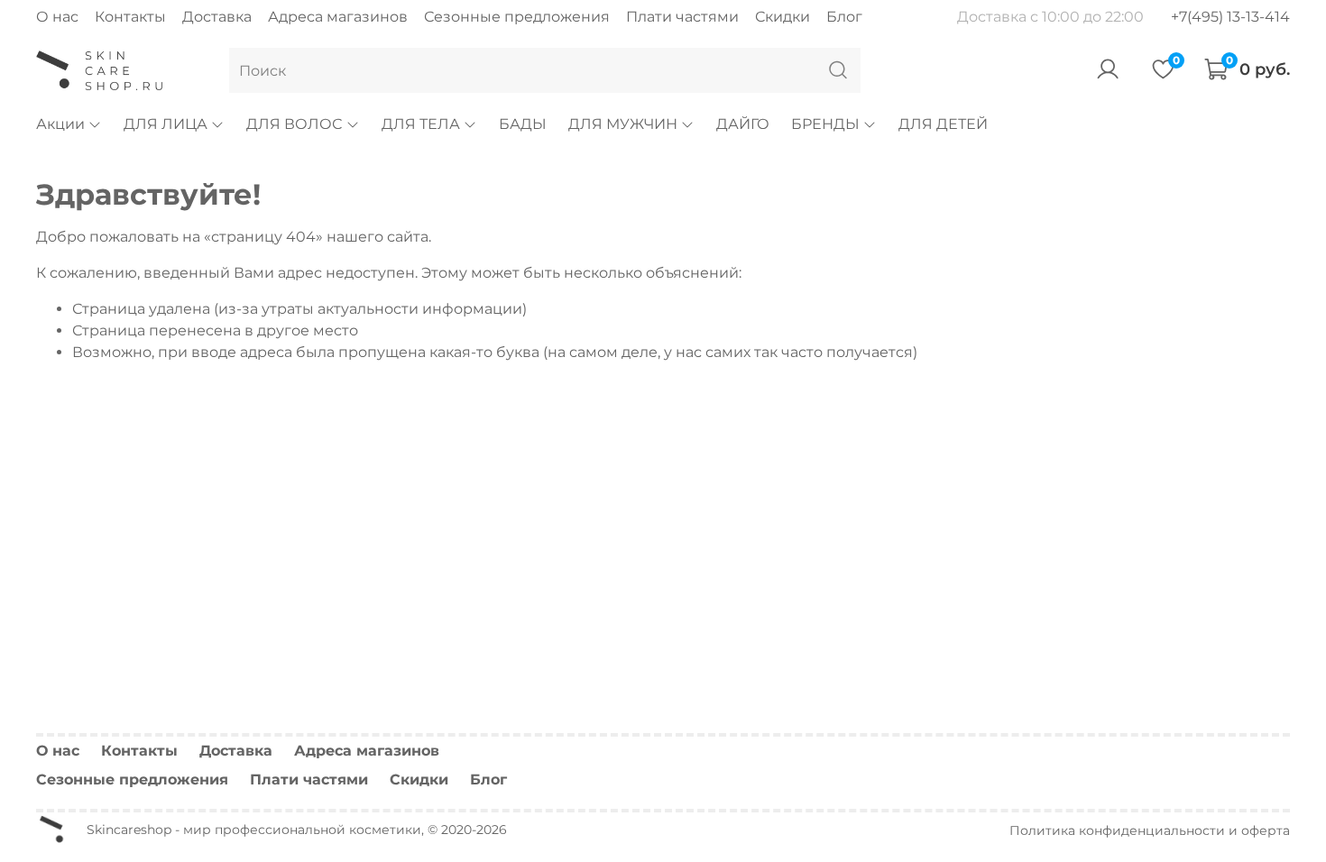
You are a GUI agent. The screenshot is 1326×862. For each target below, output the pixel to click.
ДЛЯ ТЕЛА (421, 124)
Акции (60, 124)
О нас (57, 16)
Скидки (782, 16)
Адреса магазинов (338, 16)
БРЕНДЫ (825, 124)
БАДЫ (523, 124)
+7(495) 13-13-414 (1230, 16)
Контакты (130, 16)
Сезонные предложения (517, 16)
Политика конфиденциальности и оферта (1149, 830)
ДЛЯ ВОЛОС (294, 124)
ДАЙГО (742, 124)
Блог (844, 16)
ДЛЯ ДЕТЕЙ (943, 124)
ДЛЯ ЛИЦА (165, 124)
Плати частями (682, 16)
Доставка (217, 16)
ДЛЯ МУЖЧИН (622, 124)
